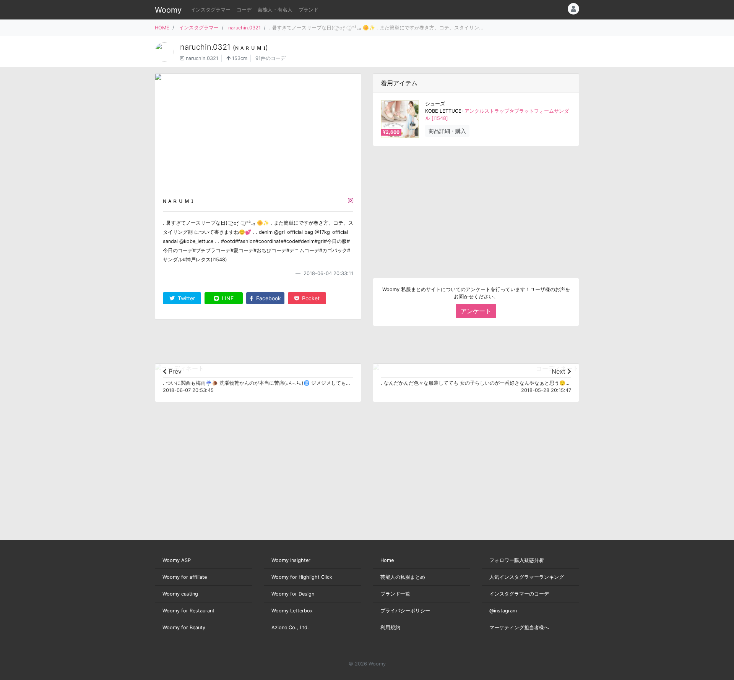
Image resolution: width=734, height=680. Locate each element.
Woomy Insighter (290, 560)
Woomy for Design (292, 594)
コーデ (244, 10)
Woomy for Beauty (183, 627)
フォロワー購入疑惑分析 (516, 560)
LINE (227, 298)
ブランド (308, 10)
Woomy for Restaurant (188, 611)
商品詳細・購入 (447, 131)
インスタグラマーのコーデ (519, 594)
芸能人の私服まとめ (402, 577)
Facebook (268, 298)
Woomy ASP (176, 560)
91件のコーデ (270, 58)
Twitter (185, 298)
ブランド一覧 (395, 594)
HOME (162, 28)
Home (387, 560)
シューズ (435, 104)
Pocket (310, 298)
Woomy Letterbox (292, 611)
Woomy (168, 10)
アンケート (476, 311)
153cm (239, 58)
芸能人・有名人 (275, 10)
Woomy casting (180, 594)
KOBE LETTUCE (443, 111)
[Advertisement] (476, 205)
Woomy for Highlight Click (301, 577)
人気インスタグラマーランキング (526, 577)
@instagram (503, 611)
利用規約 (390, 627)
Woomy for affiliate (184, 577)
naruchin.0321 (244, 28)
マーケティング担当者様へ (519, 627)
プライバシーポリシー (405, 611)
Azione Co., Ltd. (290, 627)
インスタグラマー (211, 10)
